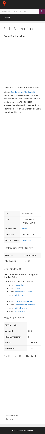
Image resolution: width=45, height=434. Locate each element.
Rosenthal (19, 285)
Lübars (18, 288)
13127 (24, 240)
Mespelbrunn (12, 415)
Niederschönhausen (24, 301)
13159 (30, 240)
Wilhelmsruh (21, 308)
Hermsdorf (20, 311)
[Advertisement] (22, 63)
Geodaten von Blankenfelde (23, 92)
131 (30, 325)
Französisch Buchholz (25, 304)
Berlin (24, 228)
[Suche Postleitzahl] (6, 3)
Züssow (9, 419)
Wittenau (19, 295)
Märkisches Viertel (23, 291)
